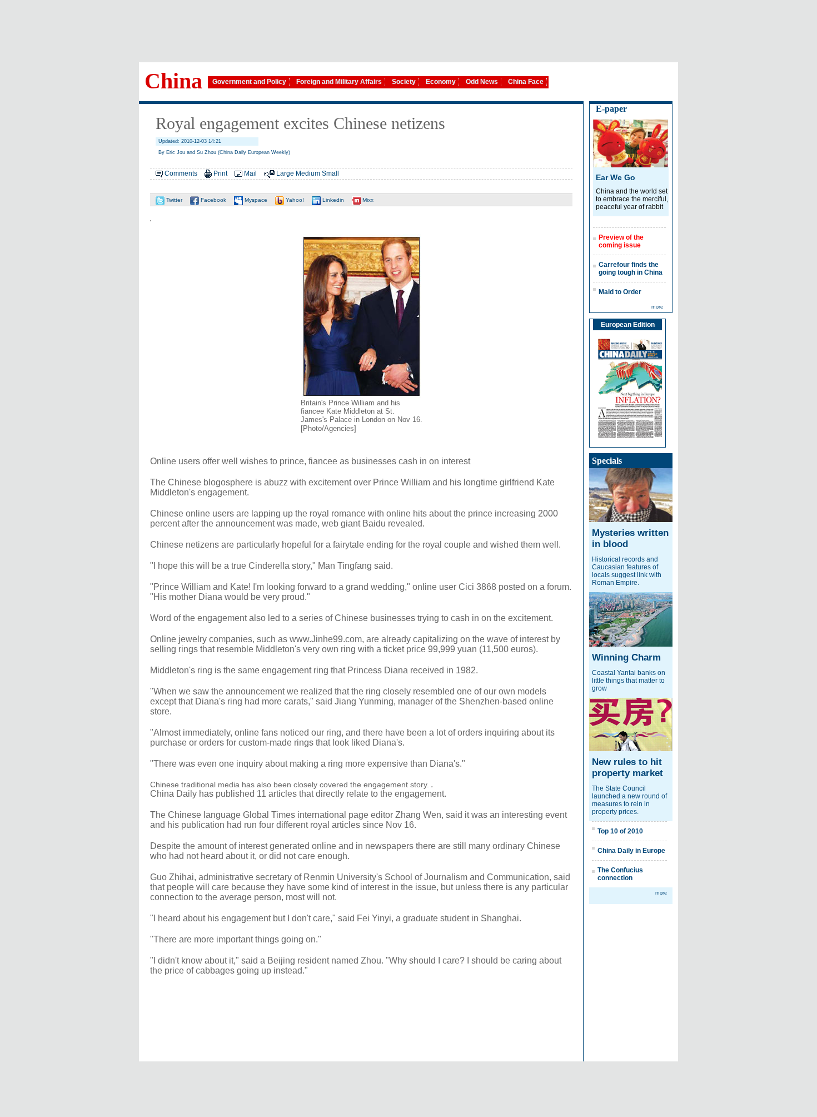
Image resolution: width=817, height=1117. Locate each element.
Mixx (367, 200)
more (657, 307)
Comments (181, 173)
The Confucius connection (620, 874)
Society (404, 82)
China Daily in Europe (631, 851)
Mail (250, 173)
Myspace (255, 200)
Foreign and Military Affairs (339, 82)
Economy (441, 82)
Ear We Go (615, 177)
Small (330, 173)
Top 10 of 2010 (620, 831)
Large (285, 173)
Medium (308, 173)
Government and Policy (249, 82)
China (173, 80)
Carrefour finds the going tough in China (630, 268)
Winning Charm (626, 657)
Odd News (482, 82)
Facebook (212, 200)
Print (220, 173)
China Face (526, 82)
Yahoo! (294, 200)
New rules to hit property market (627, 767)
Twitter (173, 200)
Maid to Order (620, 292)
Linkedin (332, 200)
